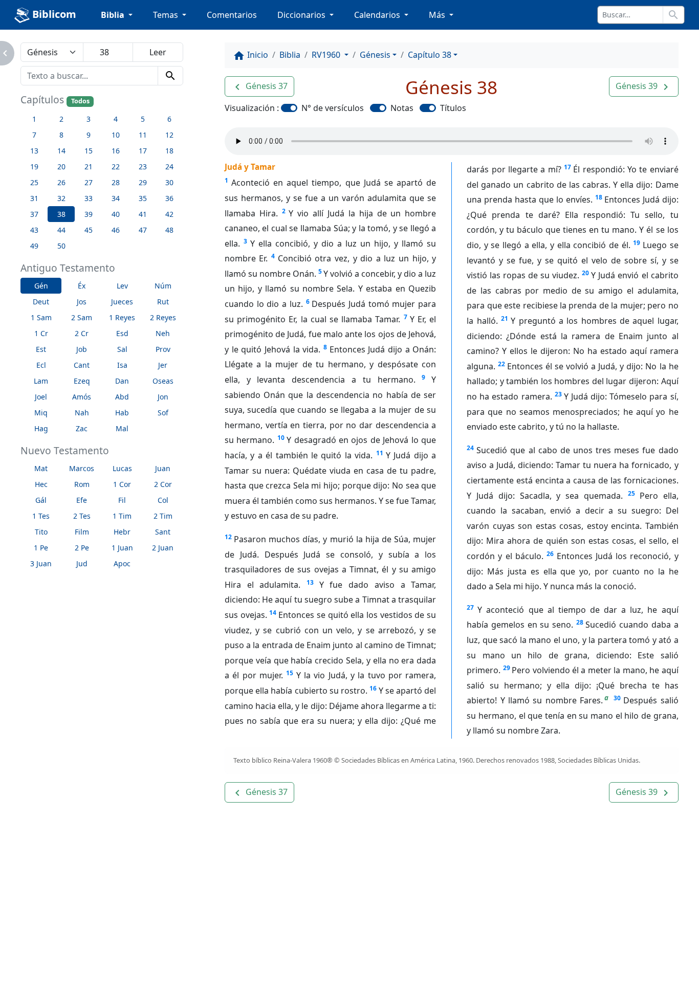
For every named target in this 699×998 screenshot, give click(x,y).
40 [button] (116, 214)
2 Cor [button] (163, 484)
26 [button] (61, 182)
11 (379, 453)
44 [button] (61, 230)
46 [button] (116, 230)
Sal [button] (122, 349)
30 (617, 698)
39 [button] (88, 214)
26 (550, 553)
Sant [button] (162, 532)
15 (289, 673)
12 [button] (169, 135)
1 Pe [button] (41, 547)
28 (579, 622)
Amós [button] (81, 397)
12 (228, 537)
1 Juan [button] (122, 547)
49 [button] (34, 246)
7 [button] (34, 135)
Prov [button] (163, 349)
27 (470, 607)
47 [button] (143, 230)
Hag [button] (41, 428)
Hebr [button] (122, 532)
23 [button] (143, 166)
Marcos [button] (81, 468)
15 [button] (88, 151)
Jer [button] (162, 365)
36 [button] (169, 198)
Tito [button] (41, 532)
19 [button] (34, 166)
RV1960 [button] (327, 54)
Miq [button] (41, 412)
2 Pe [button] (82, 547)
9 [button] (88, 135)
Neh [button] (163, 333)
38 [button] (61, 214)
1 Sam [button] (41, 317)
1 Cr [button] (41, 333)
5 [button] (143, 119)
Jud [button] (82, 563)
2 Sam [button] (81, 317)
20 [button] (61, 166)
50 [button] (61, 246)
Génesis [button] (375, 54)
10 (281, 437)
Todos (80, 101)
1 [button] (34, 119)
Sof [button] (163, 412)
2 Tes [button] (82, 516)
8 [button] (61, 135)
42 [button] (169, 214)
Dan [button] (122, 381)
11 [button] (143, 135)
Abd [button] (122, 397)
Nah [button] (82, 412)
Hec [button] (41, 484)
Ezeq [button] (82, 381)
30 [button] (169, 182)
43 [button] (34, 230)
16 (373, 688)
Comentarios (232, 14)
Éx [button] (81, 286)
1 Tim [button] (122, 516)
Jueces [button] (122, 301)
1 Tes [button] (41, 516)
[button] (259, 86)
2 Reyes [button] (163, 317)
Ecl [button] (41, 365)
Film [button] (82, 532)
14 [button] (61, 151)
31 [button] (34, 198)
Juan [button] (162, 468)
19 (636, 242)
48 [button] (169, 230)
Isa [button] (122, 365)
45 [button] (88, 230)
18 (598, 197)
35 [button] (143, 198)
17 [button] (143, 151)
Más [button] (438, 14)
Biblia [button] (113, 14)
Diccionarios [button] (302, 14)
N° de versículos (332, 108)
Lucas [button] (122, 468)
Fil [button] (122, 500)
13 (310, 582)
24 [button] (169, 166)
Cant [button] (82, 365)
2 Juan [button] (162, 547)
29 (506, 667)
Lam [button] (41, 381)
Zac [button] (82, 428)
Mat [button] (41, 468)
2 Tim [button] (163, 516)
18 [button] (169, 151)
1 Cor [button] (122, 484)
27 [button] (88, 182)
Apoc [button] (122, 563)
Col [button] (163, 500)
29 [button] (143, 182)
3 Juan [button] (41, 563)
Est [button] (41, 349)
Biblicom (53, 14)
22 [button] (116, 166)
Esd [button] (122, 333)
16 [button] (116, 151)
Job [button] (81, 349)
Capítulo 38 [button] (429, 54)
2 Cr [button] (82, 333)
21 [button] (88, 166)
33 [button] (88, 198)
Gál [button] (41, 500)
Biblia (289, 54)
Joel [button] (41, 397)
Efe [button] (81, 500)
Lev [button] (122, 286)
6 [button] (169, 119)
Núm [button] (163, 286)
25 (631, 493)
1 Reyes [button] (122, 317)
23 (558, 394)
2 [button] (61, 119)
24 (470, 447)
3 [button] (88, 119)
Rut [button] (163, 301)
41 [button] (143, 214)
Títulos (453, 108)
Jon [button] (163, 397)
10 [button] (116, 135)
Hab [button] (122, 412)
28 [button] (116, 182)
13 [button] (34, 151)
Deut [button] (41, 301)
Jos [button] (81, 301)
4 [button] (116, 119)
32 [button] (61, 198)
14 (272, 612)
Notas (401, 108)
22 (501, 364)
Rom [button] (82, 484)
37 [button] (34, 214)
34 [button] (116, 198)
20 (585, 273)
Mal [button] (122, 428)
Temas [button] (166, 14)
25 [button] (34, 182)
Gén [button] (41, 286)
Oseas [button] (162, 381)
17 (567, 167)
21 (504, 318)
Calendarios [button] (378, 14)
